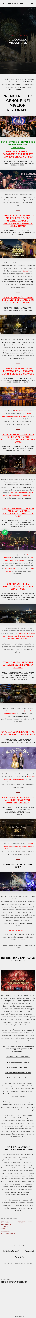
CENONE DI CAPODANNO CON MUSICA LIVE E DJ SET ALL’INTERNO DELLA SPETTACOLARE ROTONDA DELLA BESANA (18, 220)
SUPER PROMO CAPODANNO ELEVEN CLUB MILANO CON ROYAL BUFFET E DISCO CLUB (18, 371)
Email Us (19, 1257)
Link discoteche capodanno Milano (18, 1073)
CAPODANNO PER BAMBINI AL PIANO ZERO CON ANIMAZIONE (18, 733)
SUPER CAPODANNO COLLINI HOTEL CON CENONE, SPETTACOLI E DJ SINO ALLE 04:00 (18, 512)
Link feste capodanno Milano (18, 1067)
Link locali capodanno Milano (18, 1062)
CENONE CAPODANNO (12, 3)
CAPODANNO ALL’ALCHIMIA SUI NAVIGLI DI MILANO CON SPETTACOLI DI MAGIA (18, 300)
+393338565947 (10, 1250)
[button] (5, 532)
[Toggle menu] (32, 3)
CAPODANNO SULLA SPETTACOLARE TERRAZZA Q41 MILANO (18, 586)
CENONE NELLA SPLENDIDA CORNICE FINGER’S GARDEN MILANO (18, 665)
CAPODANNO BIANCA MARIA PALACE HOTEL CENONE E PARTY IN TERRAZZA (18, 800)
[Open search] (27, 3)
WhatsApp (28, 1250)
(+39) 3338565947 (19, 146)
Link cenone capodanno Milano (18, 1057)
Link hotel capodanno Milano (18, 1078)
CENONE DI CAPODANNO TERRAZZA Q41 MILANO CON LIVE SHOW (7, 1224)
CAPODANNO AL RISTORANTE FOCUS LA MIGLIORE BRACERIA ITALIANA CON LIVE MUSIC (18, 438)
